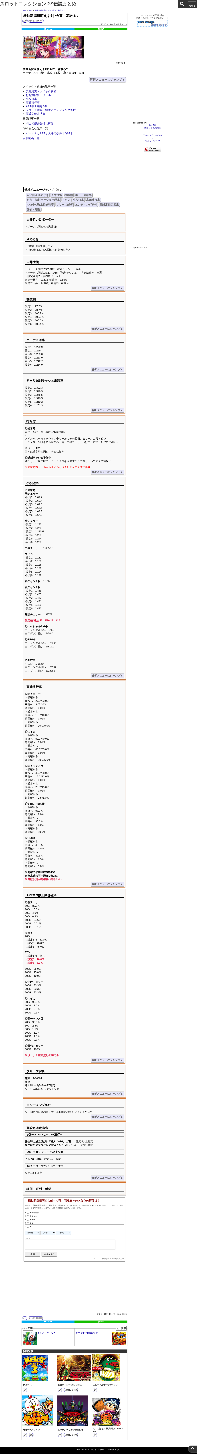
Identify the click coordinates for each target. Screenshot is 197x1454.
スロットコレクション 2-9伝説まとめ (38, 3)
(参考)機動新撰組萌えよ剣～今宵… (67, 1208)
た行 (95, 1435)
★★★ (32, 1220)
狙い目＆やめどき (38, 195)
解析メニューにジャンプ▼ (107, 79)
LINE (102, 29)
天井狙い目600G (71, 1435)
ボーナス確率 (83, 195)
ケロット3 (27, 1384)
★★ (31, 1223)
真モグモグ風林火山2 (101, 1331)
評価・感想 (33, 209)
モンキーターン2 (39, 1331)
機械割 (68, 195)
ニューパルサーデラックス (106, 1384)
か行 (25, 1390)
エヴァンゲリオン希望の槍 (70, 1430)
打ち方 (66, 199)
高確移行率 (33, 102)
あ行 (60, 1435)
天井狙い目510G (36, 21)
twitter (49, 29)
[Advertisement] (74, 164)
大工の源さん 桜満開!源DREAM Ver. (108, 1429)
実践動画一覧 (31, 138)
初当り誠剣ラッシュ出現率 (43, 199)
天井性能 (56, 195)
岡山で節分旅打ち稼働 (40, 123)
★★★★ (33, 1216)
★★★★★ (34, 1213)
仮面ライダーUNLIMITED (70, 1384)
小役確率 (31, 98)
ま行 (25, 21)
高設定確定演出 (35, 113)
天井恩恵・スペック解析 (41, 91)
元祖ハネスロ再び (31, 1430)
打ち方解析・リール (38, 95)
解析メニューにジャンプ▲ (107, 288)
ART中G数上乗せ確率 (40, 204)
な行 (95, 1390)
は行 (31, 1435)
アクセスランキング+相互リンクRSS (152, 138)
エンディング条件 (86, 204)
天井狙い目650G (71, 1390)
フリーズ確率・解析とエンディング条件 (51, 110)
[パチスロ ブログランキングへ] (152, 150)
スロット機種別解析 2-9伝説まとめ (109, 1259)
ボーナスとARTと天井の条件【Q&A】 (49, 133)
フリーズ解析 (64, 204)
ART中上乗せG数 (36, 106)
